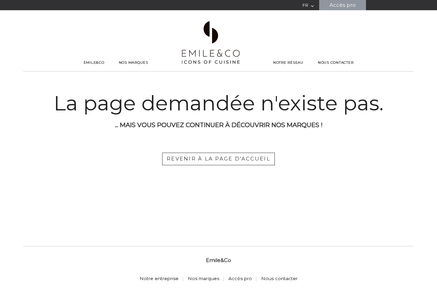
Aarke (133, 69)
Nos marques (133, 62)
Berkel (133, 72)
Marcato (133, 79)
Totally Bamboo (133, 83)
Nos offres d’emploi (94, 73)
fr (305, 5)
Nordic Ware (133, 80)
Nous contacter (336, 62)
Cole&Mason (133, 73)
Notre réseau (288, 62)
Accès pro (342, 5)
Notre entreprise (94, 69)
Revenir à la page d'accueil (218, 158)
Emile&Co (94, 62)
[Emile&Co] (210, 42)
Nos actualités (94, 72)
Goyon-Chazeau (133, 76)
